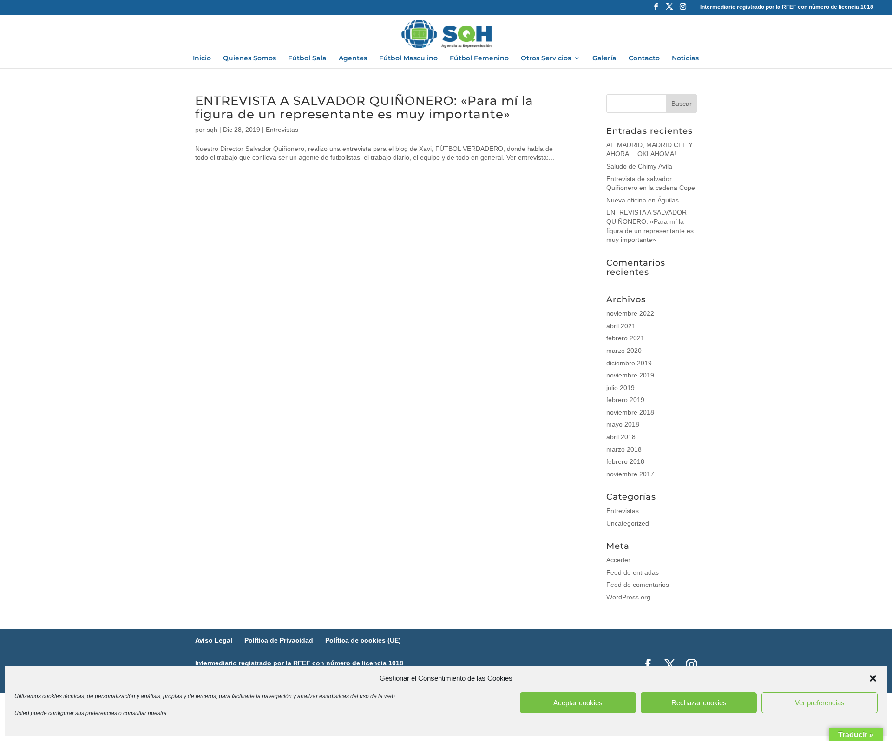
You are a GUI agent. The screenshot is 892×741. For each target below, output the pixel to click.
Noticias (685, 58)
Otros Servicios (546, 58)
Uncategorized (627, 523)
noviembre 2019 (630, 375)
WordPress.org (628, 597)
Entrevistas (282, 129)
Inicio (202, 58)
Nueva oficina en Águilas (642, 200)
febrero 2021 (625, 338)
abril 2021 (621, 326)
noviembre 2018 (630, 412)
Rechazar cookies (699, 703)
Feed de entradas (632, 572)
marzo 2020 (624, 350)
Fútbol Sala (307, 58)
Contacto (644, 58)
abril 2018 (621, 437)
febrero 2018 (625, 461)
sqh (212, 129)
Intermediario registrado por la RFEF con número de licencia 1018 (786, 7)
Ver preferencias (820, 703)
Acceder (618, 560)
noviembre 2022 (630, 313)
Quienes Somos (249, 58)
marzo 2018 (624, 449)
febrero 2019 (625, 399)
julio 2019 (620, 387)
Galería (604, 58)
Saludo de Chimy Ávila (639, 166)
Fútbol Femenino (479, 58)
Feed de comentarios (637, 584)
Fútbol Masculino (408, 58)
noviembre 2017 (630, 474)
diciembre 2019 (629, 363)
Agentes (353, 58)
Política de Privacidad (278, 640)
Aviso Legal (213, 640)
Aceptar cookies (578, 703)
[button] (873, 678)
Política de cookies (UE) (363, 640)
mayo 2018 (622, 424)
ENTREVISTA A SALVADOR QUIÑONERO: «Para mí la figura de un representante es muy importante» (364, 107)
